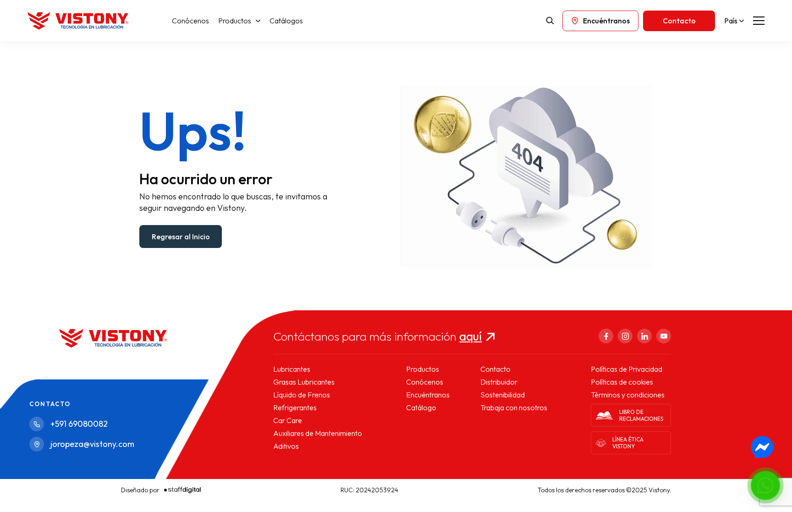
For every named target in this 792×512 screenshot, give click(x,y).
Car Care (287, 420)
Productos (234, 20)
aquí (470, 336)
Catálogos (286, 20)
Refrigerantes (295, 407)
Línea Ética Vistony (628, 443)
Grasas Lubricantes (304, 381)
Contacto (495, 369)
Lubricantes (291, 369)
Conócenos (190, 20)
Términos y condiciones (628, 394)
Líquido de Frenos (301, 394)
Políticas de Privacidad (626, 369)
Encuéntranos (428, 394)
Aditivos (286, 446)
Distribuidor (498, 381)
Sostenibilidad (502, 394)
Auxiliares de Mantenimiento (317, 433)
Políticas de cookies (622, 381)
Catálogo (421, 407)
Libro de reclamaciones (641, 415)
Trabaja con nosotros (513, 407)
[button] (765, 485)
